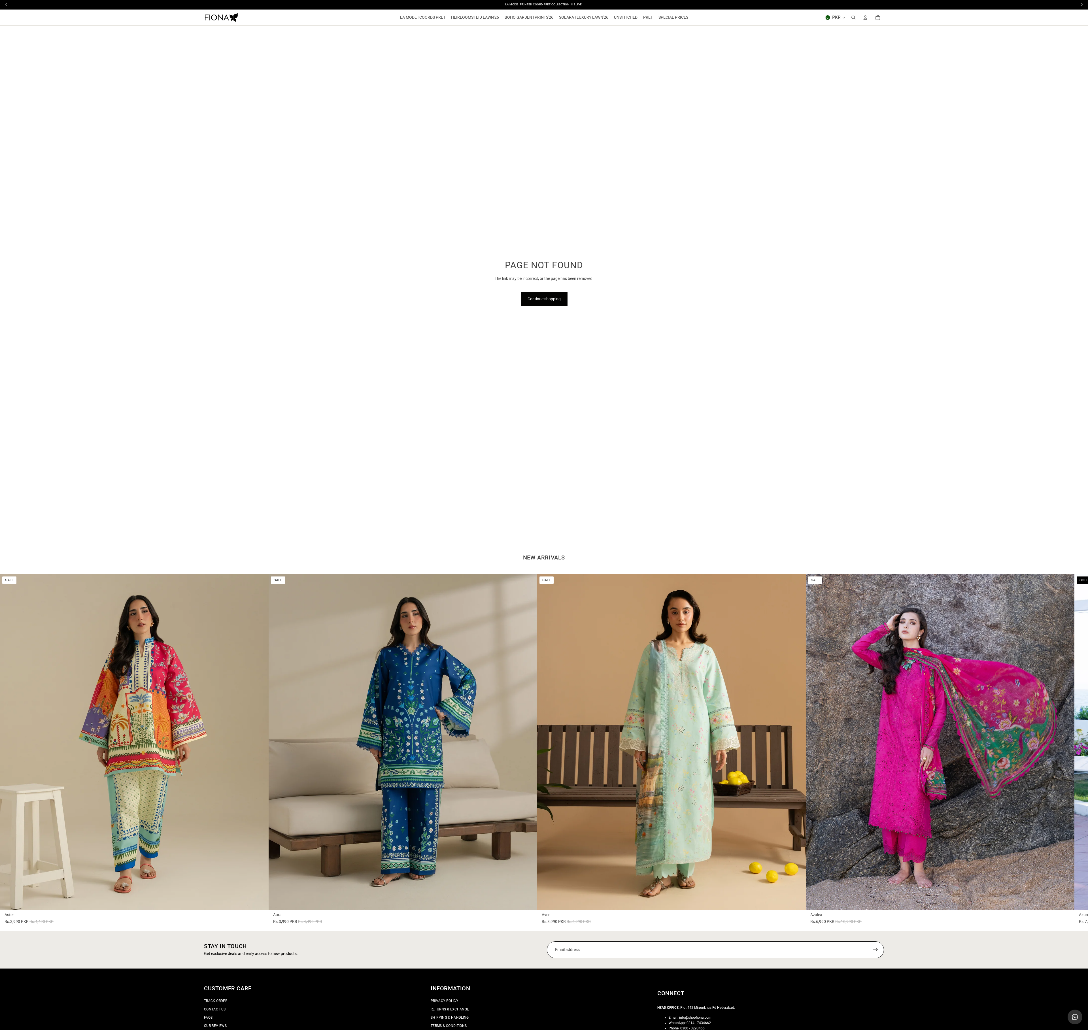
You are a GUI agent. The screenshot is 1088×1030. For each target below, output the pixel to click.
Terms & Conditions (449, 1026)
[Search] (853, 17)
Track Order (215, 1001)
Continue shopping (544, 299)
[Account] (865, 17)
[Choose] (260, 901)
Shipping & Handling (450, 1018)
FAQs (208, 1018)
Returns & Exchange (450, 1009)
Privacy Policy (444, 1001)
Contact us (215, 1009)
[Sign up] (875, 950)
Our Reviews (215, 1026)
